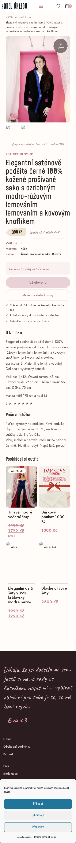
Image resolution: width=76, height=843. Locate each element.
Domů (9, 17)
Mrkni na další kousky (38, 295)
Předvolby (38, 827)
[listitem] (12, 132)
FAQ (6, 766)
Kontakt (8, 754)
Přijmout (38, 804)
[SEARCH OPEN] (58, 6)
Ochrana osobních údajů (45, 837)
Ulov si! (23, 17)
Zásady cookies (24, 837)
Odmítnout (38, 815)
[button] (40, 6)
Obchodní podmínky (16, 746)
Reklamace (10, 774)
